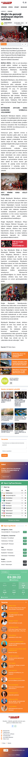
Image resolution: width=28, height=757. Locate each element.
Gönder (4, 455)
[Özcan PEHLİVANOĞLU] (4, 679)
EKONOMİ (24, 7)
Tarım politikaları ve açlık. (15, 623)
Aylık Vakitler (5, 597)
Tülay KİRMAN (12, 706)
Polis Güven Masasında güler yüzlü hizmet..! (16, 687)
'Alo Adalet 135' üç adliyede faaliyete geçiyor (6, 401)
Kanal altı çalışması (14, 695)
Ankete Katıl (5, 476)
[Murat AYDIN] (4, 607)
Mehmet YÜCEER (13, 621)
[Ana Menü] (25, 2)
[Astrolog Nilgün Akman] (4, 643)
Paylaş (4, 44)
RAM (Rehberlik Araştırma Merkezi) (16, 709)
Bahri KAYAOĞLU (13, 693)
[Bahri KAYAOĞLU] (4, 694)
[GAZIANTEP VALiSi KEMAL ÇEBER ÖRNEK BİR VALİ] (4, 650)
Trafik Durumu (6, 732)
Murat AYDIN (12, 605)
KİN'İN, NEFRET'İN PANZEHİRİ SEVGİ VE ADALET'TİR (17, 702)
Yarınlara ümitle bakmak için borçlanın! (16, 659)
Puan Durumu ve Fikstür (8, 734)
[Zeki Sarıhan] (4, 636)
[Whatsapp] (15, 726)
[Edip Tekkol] (4, 665)
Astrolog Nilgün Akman (16, 641)
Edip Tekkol (12, 663)
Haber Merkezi (14, 379)
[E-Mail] (11, 383)
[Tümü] (26, 464)
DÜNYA (10, 7)
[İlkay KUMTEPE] (4, 672)
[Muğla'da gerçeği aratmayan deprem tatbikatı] (14, 34)
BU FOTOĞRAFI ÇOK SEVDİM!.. (17, 680)
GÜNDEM (4, 7)
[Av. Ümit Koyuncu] (4, 658)
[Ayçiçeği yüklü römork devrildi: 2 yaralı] (7, 426)
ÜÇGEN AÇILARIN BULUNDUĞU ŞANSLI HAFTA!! (17, 644)
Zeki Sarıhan (12, 635)
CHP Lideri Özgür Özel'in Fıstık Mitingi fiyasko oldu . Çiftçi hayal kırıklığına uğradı (17, 630)
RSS (6, 750)
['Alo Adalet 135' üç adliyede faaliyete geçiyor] (7, 395)
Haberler (3, 11)
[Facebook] (12, 726)
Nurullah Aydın (13, 699)
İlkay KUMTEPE (13, 670)
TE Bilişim (18, 754)
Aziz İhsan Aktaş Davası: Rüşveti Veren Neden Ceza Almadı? (17, 608)
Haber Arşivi (6, 738)
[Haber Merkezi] (4, 381)
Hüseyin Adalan (13, 613)
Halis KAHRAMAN (13, 685)
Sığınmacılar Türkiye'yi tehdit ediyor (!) (17, 666)
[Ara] (23, 2)
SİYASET (16, 7)
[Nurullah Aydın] (4, 701)
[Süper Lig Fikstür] (26, 525)
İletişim (9, 743)
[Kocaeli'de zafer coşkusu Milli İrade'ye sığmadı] (21, 426)
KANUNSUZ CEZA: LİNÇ (15, 637)
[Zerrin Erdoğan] (4, 629)
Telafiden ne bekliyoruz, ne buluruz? (16, 673)
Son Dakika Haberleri (8, 737)
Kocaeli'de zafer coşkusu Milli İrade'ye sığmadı (20, 432)
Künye (3, 743)
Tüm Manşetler (6, 735)
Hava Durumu (6, 730)
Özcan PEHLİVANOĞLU (15, 678)
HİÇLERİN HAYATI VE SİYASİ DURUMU (16, 615)
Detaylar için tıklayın (14, 520)
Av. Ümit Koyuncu (14, 656)
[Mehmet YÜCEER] (4, 622)
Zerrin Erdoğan (13, 627)
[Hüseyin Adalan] (4, 614)
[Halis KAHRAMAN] (4, 686)
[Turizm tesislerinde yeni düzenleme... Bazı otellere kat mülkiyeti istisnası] (21, 412)
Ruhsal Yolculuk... (13, 652)
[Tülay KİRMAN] (4, 708)
